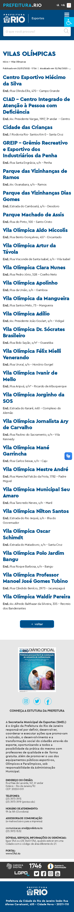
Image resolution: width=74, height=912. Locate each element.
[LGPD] (23, 873)
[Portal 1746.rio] (36, 866)
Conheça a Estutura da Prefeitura (37, 710)
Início (5, 61)
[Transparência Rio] (57, 866)
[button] (69, 22)
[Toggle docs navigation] (66, 14)
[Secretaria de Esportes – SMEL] (23, 18)
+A (63, 5)
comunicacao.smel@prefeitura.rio (24, 828)
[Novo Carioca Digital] (16, 866)
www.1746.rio (13, 853)
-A (57, 5)
